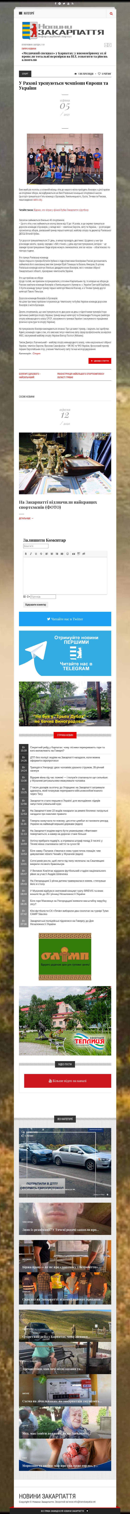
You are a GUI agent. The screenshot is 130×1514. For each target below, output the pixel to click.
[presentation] (26, 554)
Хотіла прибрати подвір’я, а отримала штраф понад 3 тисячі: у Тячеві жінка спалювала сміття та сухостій (66, 842)
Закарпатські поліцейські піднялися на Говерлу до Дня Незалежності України (62, 922)
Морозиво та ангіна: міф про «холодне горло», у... (60, 1466)
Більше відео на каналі (69, 1080)
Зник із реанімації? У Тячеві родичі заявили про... (60, 1230)
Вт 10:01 (24, 862)
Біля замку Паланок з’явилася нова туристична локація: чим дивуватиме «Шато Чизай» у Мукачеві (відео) (65, 852)
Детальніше (26, 518)
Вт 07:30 (24, 922)
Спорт (36, 353)
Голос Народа (27, 1222)
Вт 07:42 (24, 912)
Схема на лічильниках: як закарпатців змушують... (62, 1401)
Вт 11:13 (24, 832)
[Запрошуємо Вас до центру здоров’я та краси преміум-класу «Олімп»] (65, 956)
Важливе (25, 1393)
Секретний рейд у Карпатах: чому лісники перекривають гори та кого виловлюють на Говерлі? (67, 749)
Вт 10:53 (24, 852)
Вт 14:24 (24, 769)
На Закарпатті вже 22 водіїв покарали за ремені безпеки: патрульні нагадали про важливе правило (69, 812)
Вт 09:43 (24, 882)
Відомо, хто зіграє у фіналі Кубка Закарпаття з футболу (61, 210)
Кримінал (26, 1292)
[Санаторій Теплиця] (65, 1020)
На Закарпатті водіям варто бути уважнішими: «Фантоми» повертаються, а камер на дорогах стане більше (63, 832)
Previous (106, 45)
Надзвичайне (28, 1329)
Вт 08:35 (24, 902)
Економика (26, 1259)
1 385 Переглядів (85, 73)
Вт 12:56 (24, 802)
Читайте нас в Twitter (66, 619)
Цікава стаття (101, 361)
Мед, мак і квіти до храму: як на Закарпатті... (56, 1433)
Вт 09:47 (24, 872)
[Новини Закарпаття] (65, 30)
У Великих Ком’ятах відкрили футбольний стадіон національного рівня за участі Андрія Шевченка (68, 872)
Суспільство (28, 1185)
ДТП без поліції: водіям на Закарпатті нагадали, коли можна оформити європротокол (65, 759)
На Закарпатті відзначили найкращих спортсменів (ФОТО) (58, 504)
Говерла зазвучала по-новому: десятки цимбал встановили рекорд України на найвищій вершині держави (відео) (69, 822)
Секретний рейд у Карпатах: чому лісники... (56, 1337)
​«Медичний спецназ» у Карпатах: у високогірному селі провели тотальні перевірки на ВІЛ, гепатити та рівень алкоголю (65, 55)
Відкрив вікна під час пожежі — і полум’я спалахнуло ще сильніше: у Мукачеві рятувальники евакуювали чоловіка (69, 779)
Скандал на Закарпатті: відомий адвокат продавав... (62, 1299)
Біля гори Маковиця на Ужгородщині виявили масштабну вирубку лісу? (68, 902)
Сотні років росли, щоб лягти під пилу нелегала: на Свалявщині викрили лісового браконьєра (67, 862)
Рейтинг (106, 73)
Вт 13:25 (24, 791)
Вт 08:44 (24, 892)
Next (109, 45)
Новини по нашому (30, 1361)
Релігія (25, 1426)
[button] (26, 554)
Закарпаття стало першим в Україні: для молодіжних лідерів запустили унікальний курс (65, 802)
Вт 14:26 (24, 759)
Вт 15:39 (24, 749)
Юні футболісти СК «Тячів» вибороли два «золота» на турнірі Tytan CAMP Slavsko (69, 912)
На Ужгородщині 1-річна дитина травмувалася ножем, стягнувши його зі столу (68, 882)
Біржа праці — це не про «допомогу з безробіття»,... (61, 1267)
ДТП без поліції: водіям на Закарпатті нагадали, (48, 1189)
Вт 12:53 (24, 812)
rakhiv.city (37, 199)
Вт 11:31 (24, 822)
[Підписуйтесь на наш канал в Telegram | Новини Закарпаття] (65, 653)
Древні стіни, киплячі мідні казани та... (52, 1369)
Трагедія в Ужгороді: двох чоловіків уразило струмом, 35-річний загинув (67, 769)
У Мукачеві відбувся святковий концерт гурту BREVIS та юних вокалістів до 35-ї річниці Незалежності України (66, 892)
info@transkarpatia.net (84, 1501)
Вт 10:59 (24, 842)
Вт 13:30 (24, 779)
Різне (24, 1458)
